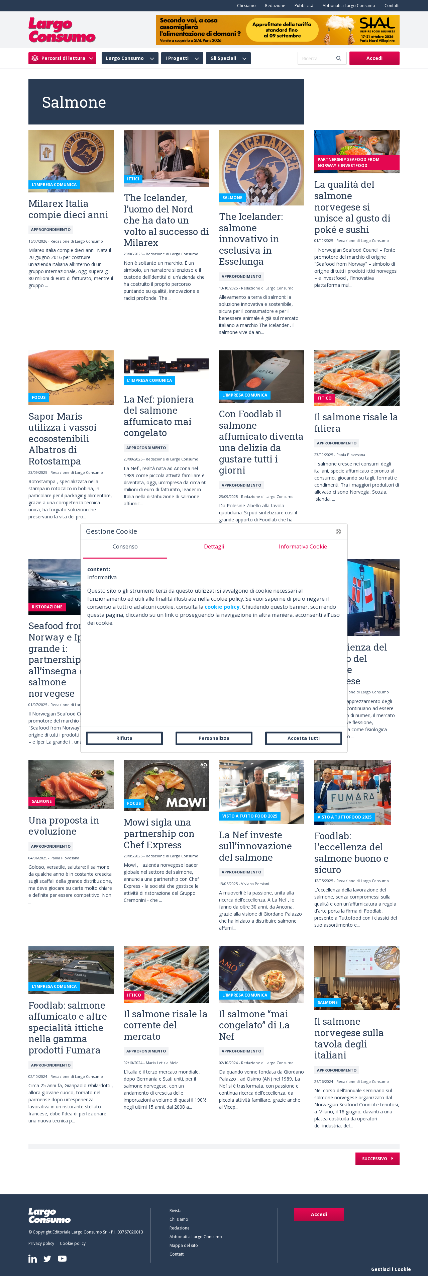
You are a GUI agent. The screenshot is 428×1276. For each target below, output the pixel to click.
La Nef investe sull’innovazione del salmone (255, 846)
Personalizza (214, 738)
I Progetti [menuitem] (177, 58)
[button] (338, 531)
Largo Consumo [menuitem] (125, 58)
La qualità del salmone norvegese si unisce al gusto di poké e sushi (352, 206)
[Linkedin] (32, 1259)
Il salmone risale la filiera (356, 422)
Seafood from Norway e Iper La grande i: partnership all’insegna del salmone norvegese (67, 659)
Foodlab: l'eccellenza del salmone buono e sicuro (351, 853)
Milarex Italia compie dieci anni (68, 209)
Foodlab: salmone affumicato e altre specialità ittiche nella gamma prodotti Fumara (67, 1027)
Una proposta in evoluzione (63, 826)
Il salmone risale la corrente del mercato (166, 1025)
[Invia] (338, 58)
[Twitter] (47, 1258)
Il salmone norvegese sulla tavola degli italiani (349, 1038)
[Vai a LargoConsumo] (62, 29)
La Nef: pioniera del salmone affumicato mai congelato (159, 416)
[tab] (125, 549)
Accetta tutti (304, 738)
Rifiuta (124, 738)
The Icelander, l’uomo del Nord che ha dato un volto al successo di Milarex (166, 220)
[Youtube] (62, 1259)
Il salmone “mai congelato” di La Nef (254, 1025)
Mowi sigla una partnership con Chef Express (159, 833)
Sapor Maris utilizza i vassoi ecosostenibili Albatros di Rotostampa (62, 438)
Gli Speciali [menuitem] (223, 58)
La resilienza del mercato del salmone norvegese (350, 664)
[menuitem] (245, 5)
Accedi (374, 58)
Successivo (375, 1159)
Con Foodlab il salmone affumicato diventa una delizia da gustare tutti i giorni (261, 442)
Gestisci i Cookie (391, 1269)
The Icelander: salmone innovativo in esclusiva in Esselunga (251, 238)
